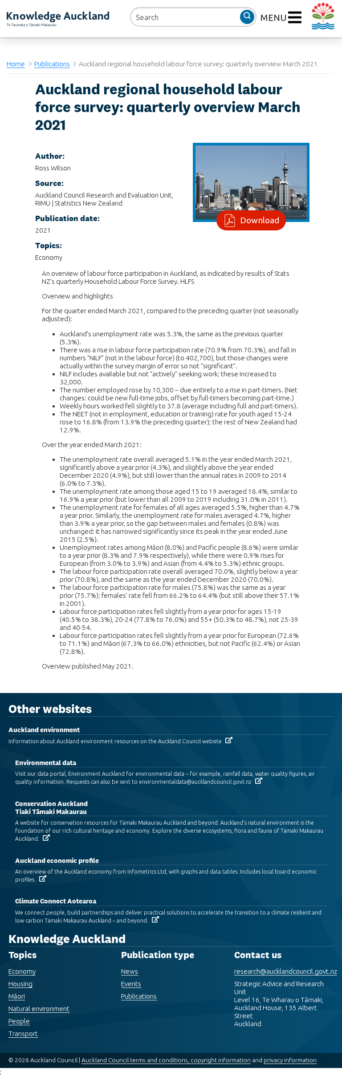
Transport (23, 1033)
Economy (22, 971)
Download (259, 220)
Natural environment (38, 1008)
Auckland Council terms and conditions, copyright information (166, 1060)
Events (131, 983)
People (19, 1021)
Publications (52, 64)
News (129, 971)
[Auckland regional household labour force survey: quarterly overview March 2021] (251, 181)
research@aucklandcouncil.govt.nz (285, 971)
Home (16, 64)
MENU (275, 17)
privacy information (290, 1060)
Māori (16, 996)
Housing (20, 983)
